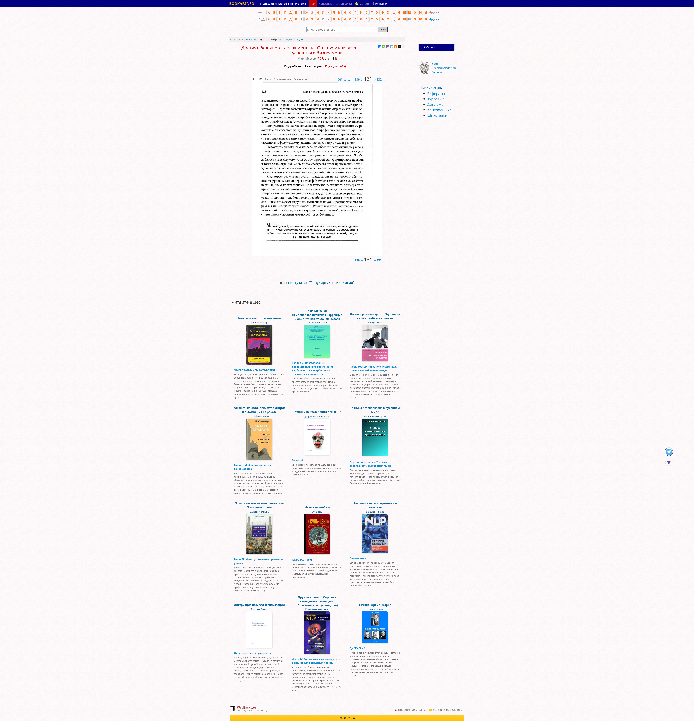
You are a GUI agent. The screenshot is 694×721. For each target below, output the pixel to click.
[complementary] (248, 709)
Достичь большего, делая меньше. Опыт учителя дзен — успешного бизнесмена (302, 50)
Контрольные (439, 109)
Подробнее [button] (292, 66)
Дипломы (435, 104)
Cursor (364, 4)
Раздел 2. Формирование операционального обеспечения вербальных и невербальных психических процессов (313, 368)
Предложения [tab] (282, 79)
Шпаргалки (437, 115)
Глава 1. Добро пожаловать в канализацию (253, 467)
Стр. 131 (257, 79)
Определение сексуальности (252, 653)
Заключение (358, 558)
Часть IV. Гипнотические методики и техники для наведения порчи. (316, 660)
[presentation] (257, 79)
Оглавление (301, 79)
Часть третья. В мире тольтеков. (255, 370)
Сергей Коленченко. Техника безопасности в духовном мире (370, 463)
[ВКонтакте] (379, 46)
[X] (399, 46)
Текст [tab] (268, 79)
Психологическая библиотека (283, 4)
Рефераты (436, 93)
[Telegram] (391, 46)
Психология (430, 87)
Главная (235, 39)
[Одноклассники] (395, 46)
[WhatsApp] (383, 46)
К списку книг (318, 282)
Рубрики (430, 47)
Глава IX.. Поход (302, 559)
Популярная (252, 39)
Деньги (304, 39)
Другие (434, 19)
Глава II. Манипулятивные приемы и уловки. (258, 561)
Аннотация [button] (313, 66)
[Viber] (387, 46)
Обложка (344, 79)
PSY (313, 4)
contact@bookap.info (448, 710)
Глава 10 (297, 460)
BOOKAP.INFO (241, 3)
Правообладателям (412, 710)
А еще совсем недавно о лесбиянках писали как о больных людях (373, 368)
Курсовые (435, 98)
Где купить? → (336, 66)
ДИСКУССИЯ (357, 648)
